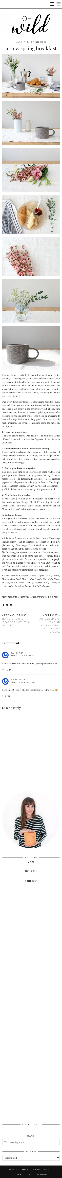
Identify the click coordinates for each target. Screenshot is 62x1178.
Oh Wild (23, 1169)
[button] (56, 4)
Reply (8, 670)
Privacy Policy (42, 1169)
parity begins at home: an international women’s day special (49, 623)
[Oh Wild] (31, 20)
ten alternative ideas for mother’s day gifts (15, 620)
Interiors (40, 42)
